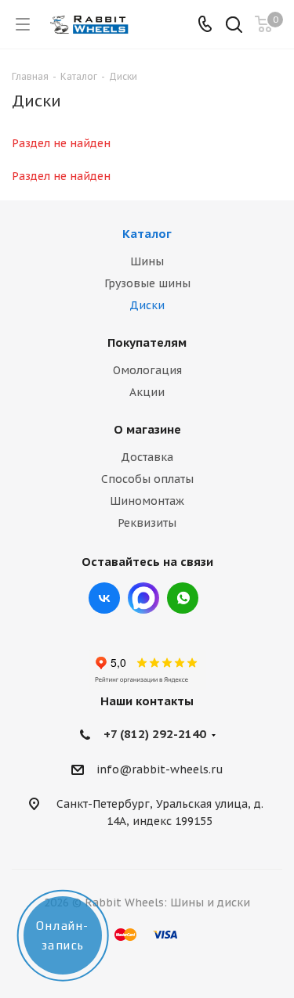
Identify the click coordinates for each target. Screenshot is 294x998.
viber (182, 598)
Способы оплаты (147, 479)
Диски (147, 305)
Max (143, 598)
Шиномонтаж (147, 501)
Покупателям (147, 342)
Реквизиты (147, 523)
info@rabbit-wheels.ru (159, 769)
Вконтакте (104, 598)
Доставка (147, 457)
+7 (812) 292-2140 (154, 733)
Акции (147, 392)
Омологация (147, 370)
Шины (147, 261)
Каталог (147, 233)
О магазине (147, 429)
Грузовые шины (147, 283)
